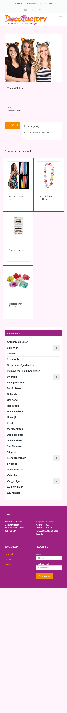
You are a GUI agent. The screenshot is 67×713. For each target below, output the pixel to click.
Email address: (42, 564)
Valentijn (12, 475)
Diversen (32, 376)
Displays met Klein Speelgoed (23, 371)
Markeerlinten (15, 429)
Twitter (8, 559)
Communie (13, 359)
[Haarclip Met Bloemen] (18, 282)
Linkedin (8, 564)
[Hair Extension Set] (18, 175)
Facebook (9, 554)
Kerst (10, 423)
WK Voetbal (13, 492)
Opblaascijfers (15, 434)
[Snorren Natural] (18, 229)
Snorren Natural (17, 250)
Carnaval (20, 111)
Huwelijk (12, 417)
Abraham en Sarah (17, 342)
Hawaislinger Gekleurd (46, 198)
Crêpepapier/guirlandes (20, 365)
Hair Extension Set (16, 198)
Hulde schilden (15, 411)
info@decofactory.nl (45, 521)
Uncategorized (15, 469)
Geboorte (12, 394)
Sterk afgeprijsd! (32, 458)
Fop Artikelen (14, 388)
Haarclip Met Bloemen (15, 305)
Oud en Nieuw (15, 440)
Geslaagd (12, 400)
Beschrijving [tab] (14, 125)
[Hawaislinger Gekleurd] (48, 175)
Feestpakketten (16, 382)
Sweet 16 (12, 463)
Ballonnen (32, 347)
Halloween (13, 405)
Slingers (11, 452)
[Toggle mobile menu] (60, 15)
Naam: (39, 554)
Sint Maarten (14, 446)
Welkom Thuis (15, 487)
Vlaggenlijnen (32, 481)
